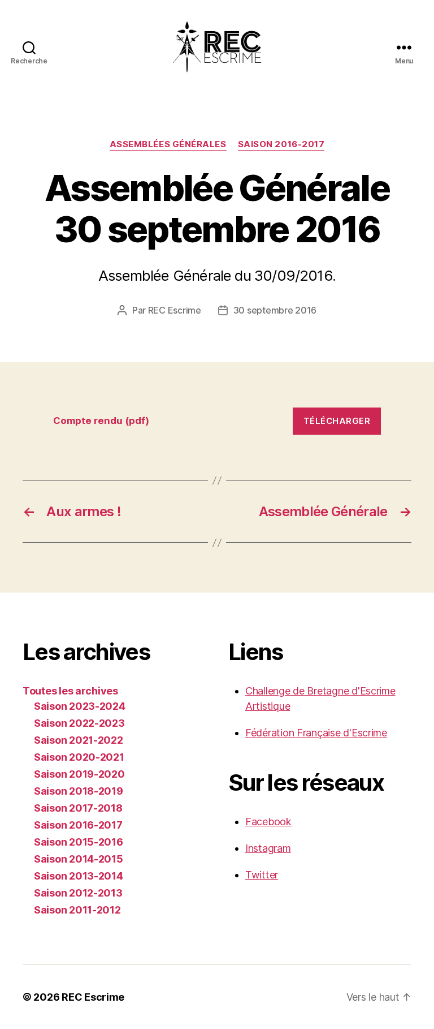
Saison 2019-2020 (79, 774)
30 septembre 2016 (274, 310)
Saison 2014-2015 (78, 859)
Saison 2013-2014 (78, 876)
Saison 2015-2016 (78, 842)
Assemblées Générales (168, 144)
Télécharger (337, 420)
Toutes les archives (70, 691)
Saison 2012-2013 (78, 893)
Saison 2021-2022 (78, 740)
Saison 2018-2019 (78, 791)
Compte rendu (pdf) (101, 420)
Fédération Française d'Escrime (316, 733)
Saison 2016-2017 (281, 144)
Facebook (268, 822)
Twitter (261, 875)
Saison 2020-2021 (79, 757)
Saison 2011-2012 (77, 910)
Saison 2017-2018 (78, 808)
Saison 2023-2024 (79, 706)
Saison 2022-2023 (79, 723)
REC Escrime (174, 310)
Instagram (268, 848)
